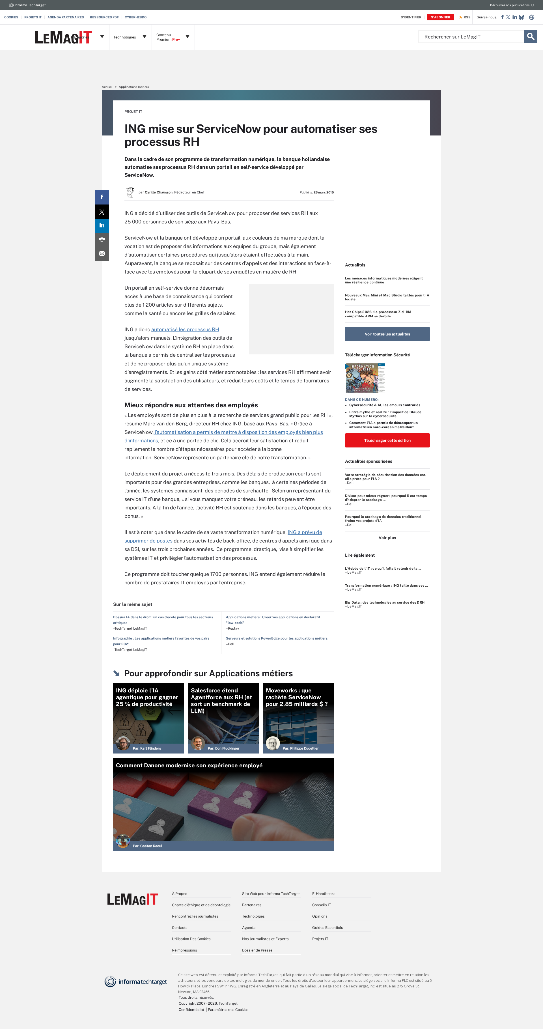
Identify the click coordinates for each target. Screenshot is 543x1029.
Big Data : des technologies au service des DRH (385, 602)
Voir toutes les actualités (387, 334)
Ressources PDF (104, 17)
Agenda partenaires (66, 17)
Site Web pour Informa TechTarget (271, 894)
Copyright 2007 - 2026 (198, 1003)
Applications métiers (134, 87)
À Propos (179, 894)
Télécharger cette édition (387, 440)
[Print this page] (102, 240)
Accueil (107, 87)
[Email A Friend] (102, 254)
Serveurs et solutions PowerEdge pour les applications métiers (276, 638)
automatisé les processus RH (185, 329)
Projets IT (33, 17)
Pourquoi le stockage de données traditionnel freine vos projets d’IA (383, 519)
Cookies (11, 17)
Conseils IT (321, 905)
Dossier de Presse (257, 950)
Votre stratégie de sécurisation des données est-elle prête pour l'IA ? (386, 477)
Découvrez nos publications (510, 5)
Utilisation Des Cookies (191, 939)
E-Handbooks (323, 894)
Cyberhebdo (135, 17)
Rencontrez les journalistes (195, 916)
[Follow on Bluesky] (521, 17)
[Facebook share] (102, 197)
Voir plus (387, 538)
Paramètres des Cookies (228, 1010)
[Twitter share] (102, 211)
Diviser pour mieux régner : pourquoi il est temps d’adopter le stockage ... (386, 498)
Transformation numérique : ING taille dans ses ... (386, 585)
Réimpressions (184, 950)
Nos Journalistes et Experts (265, 939)
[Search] (530, 36)
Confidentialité (191, 1010)
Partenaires (252, 905)
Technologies (253, 916)
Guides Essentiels (327, 927)
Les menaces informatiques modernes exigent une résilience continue (384, 280)
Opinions (319, 916)
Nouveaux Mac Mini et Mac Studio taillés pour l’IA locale (387, 297)
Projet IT (133, 111)
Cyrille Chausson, (159, 192)
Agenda (248, 927)
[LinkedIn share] (102, 226)
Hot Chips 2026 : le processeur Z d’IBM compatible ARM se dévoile (378, 314)
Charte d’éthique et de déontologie (201, 905)
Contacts (180, 927)
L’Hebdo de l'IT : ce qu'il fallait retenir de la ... (383, 569)
